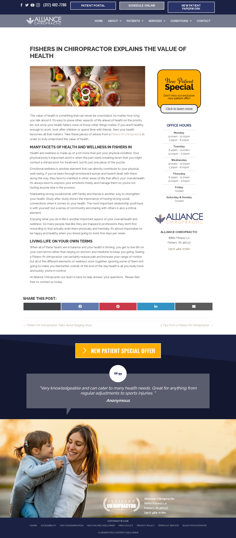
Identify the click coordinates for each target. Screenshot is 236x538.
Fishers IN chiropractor (126, 134)
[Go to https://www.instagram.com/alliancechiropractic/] (38, 5)
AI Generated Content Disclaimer (118, 532)
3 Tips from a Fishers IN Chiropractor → (186, 325)
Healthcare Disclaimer (101, 525)
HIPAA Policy (126, 525)
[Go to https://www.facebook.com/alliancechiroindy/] (21, 5)
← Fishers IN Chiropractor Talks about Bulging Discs (57, 325)
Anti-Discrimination (71, 525)
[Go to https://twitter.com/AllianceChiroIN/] (27, 5)
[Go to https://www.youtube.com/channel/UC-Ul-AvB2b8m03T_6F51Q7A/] (32, 5)
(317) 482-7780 (55, 4)
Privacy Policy (145, 525)
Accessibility (48, 525)
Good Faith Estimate (194, 525)
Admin (33, 525)
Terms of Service (168, 525)
